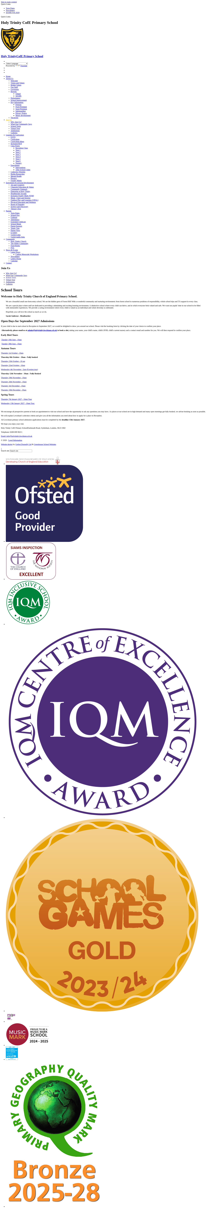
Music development (22, 115)
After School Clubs (22, 170)
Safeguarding (20, 111)
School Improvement (19, 100)
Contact (9, 263)
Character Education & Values (22, 187)
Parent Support (16, 226)
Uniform (14, 217)
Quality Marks (16, 181)
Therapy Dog (16, 209)
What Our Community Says (21, 124)
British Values (16, 85)
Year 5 (17, 159)
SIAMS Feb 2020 (12, 13)
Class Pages (15, 146)
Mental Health (16, 176)
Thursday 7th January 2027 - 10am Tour (16, 399)
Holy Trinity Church (18, 241)
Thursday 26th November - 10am (13, 382)
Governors (15, 89)
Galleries (14, 133)
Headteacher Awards (18, 194)
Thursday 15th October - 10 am (13, 361)
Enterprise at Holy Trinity (20, 191)
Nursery (18, 163)
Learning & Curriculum (15, 135)
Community (10, 239)
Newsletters (10, 10)
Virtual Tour (15, 128)
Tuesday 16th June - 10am (11, 340)
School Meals (16, 224)
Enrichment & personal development (20, 183)
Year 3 (17, 154)
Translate (23, 66)
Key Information (17, 102)
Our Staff (14, 87)
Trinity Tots (15, 228)
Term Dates (10, 8)
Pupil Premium (21, 107)
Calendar (14, 261)
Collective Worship (18, 172)
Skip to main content (9, 2)
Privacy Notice (21, 113)
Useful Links (16, 235)
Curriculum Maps (17, 141)
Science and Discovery (19, 207)
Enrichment (15, 165)
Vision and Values (17, 83)
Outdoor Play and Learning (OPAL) (24, 200)
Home (8, 76)
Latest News (15, 252)
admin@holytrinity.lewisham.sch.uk (42, 330)
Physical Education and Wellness (23, 202)
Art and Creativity (17, 185)
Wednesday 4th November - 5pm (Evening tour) (19, 369)
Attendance (15, 220)
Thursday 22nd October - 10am (13, 365)
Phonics (14, 178)
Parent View (15, 230)
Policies (18, 105)
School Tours (16, 126)
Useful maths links (18, 237)
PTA (12, 248)
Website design (6, 444)
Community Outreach (19, 189)
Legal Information (15, 440)
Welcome (14, 81)
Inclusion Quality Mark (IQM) (22, 196)
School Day (15, 215)
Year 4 (17, 157)
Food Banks (15, 246)
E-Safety (14, 233)
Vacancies (14, 118)
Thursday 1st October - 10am (12, 353)
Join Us (9, 120)
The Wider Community (19, 243)
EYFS (13, 137)
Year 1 (17, 150)
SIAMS (18, 96)
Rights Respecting (18, 174)
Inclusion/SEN (16, 144)
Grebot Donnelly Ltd (23, 444)
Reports (14, 92)
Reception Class (21, 148)
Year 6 (17, 161)
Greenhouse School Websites (45, 444)
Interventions (20, 168)
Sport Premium (21, 109)
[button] (11, 16)
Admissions (15, 131)
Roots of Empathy (18, 204)
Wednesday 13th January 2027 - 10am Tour (18, 403)
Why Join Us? (16, 122)
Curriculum (15, 139)
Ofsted (18, 94)
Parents (8, 211)
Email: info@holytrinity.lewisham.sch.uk (16, 436)
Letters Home (16, 259)
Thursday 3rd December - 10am (13, 386)
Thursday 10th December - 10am (13, 390)
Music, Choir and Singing (20, 198)
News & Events (12, 250)
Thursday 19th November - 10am (13, 378)
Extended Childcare (18, 222)
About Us (9, 79)
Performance (15, 98)
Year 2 (17, 152)
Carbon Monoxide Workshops (27, 254)
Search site (5, 451)
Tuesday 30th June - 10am (11, 344)
